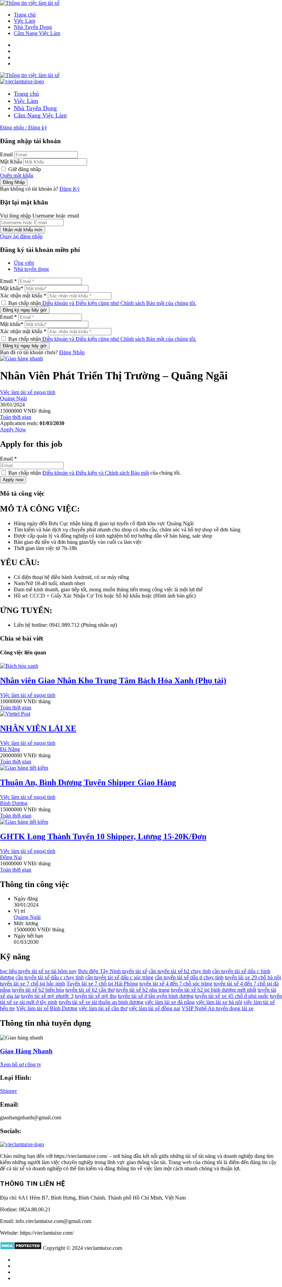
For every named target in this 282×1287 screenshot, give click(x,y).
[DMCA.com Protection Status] (21, 1248)
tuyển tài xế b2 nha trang (143, 990)
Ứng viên (24, 263)
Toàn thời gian (15, 417)
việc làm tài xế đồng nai (154, 1008)
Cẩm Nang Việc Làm (37, 33)
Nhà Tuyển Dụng (33, 27)
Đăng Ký (69, 189)
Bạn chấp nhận (101, 303)
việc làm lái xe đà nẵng (170, 1002)
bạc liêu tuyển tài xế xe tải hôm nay (38, 971)
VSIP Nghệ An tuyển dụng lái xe (217, 1008)
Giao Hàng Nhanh (26, 1051)
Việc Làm (24, 21)
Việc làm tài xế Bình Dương (46, 1008)
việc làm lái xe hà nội (219, 1002)
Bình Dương (14, 803)
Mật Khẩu (11, 162)
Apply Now (13, 429)
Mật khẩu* (11, 288)
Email (6, 154)
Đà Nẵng (10, 749)
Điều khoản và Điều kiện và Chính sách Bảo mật (95, 473)
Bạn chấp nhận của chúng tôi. (94, 473)
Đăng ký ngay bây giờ (25, 310)
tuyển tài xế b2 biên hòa (38, 990)
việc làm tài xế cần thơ (103, 1008)
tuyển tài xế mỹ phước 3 (47, 996)
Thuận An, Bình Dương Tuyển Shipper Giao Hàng (88, 782)
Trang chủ (25, 15)
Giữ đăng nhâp (24, 169)
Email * (8, 281)
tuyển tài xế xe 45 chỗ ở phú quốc (232, 996)
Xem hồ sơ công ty (20, 1064)
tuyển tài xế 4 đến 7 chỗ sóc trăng (175, 984)
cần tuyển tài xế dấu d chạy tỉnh (189, 977)
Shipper (8, 1091)
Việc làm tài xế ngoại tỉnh (27, 392)
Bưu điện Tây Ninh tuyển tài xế (112, 971)
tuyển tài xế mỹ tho (96, 996)
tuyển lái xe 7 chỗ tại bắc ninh (32, 984)
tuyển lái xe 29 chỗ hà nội (253, 977)
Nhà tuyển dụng (31, 269)
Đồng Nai (11, 857)
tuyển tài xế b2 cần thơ (90, 990)
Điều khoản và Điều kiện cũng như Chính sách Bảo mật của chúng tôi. (118, 303)
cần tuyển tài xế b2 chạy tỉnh (180, 971)
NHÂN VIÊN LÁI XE (38, 728)
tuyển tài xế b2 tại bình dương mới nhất (213, 990)
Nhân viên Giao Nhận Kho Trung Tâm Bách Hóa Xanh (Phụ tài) (113, 680)
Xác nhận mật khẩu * (23, 295)
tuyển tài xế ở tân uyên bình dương (156, 996)
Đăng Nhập (72, 352)
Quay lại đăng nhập (21, 236)
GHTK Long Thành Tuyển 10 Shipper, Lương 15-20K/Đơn (103, 836)
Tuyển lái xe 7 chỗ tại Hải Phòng (102, 984)
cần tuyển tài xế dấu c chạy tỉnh (49, 977)
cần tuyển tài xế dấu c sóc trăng (119, 977)
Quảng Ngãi (13, 398)
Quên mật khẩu (16, 175)
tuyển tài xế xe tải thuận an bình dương (101, 1002)
